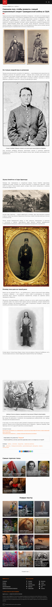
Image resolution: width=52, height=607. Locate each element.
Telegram (20, 437)
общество (20, 443)
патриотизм (6, 447)
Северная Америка (29, 443)
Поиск (44, 2)
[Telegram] (32, 451)
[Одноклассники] (21, 451)
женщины (35, 445)
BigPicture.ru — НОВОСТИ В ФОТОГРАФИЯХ (12, 594)
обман (40, 445)
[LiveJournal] (27, 451)
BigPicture (10, 6)
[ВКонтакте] (20, 451)
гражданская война (16, 445)
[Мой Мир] (23, 451)
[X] (25, 451)
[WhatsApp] (30, 451)
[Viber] (28, 451)
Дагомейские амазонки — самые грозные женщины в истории (20, 433)
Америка (8, 445)
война (16, 6)
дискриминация (27, 445)
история (14, 443)
